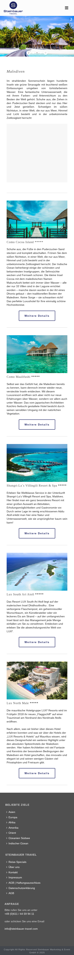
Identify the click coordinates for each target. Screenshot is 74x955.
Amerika (13, 827)
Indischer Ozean (18, 843)
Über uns (14, 867)
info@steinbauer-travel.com (21, 928)
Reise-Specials (17, 861)
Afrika (12, 822)
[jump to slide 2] (37, 53)
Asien (12, 811)
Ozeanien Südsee (19, 838)
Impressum (15, 877)
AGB (11, 893)
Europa (13, 817)
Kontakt (13, 872)
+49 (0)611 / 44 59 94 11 (19, 913)
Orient (12, 832)
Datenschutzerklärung (22, 888)
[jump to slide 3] (41, 53)
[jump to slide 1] (33, 53)
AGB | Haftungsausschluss (24, 882)
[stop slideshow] (45, 53)
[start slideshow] (29, 53)
